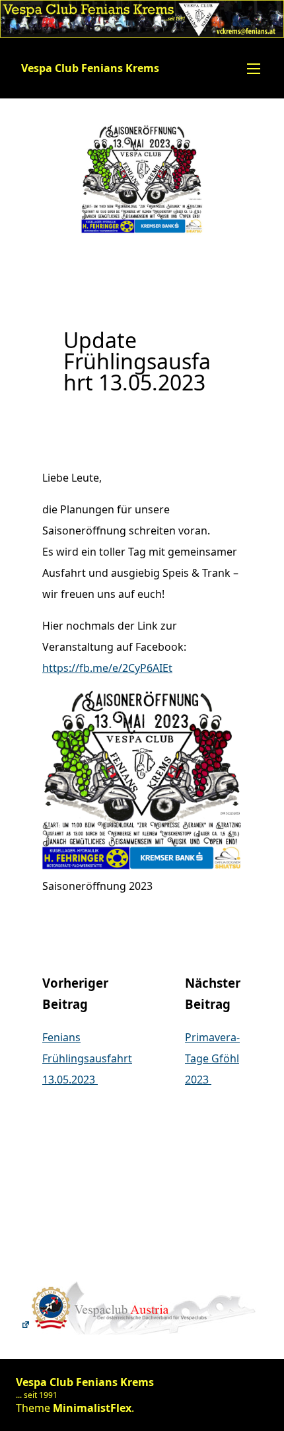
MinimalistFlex (92, 1408)
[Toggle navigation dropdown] (253, 68)
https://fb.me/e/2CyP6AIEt (107, 668)
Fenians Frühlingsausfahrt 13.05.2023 (87, 1058)
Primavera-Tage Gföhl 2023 (212, 1058)
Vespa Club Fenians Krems (90, 68)
